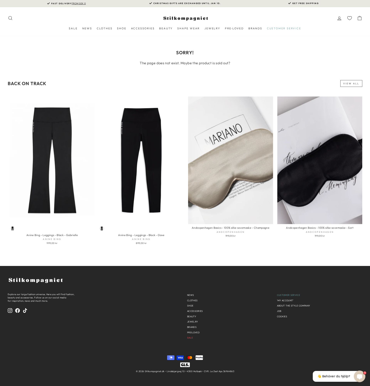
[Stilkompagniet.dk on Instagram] (10, 310)
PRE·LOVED (234, 28)
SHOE (121, 28)
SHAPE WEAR (188, 28)
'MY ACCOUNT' (285, 300)
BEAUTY (166, 28)
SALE (73, 28)
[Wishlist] (349, 18)
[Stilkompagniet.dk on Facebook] (17, 310)
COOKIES (282, 316)
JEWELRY (212, 28)
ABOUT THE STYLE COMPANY (293, 305)
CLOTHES (105, 28)
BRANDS (255, 28)
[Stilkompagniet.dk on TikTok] (25, 310)
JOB (279, 311)
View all (351, 83)
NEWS (87, 28)
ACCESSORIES (143, 28)
